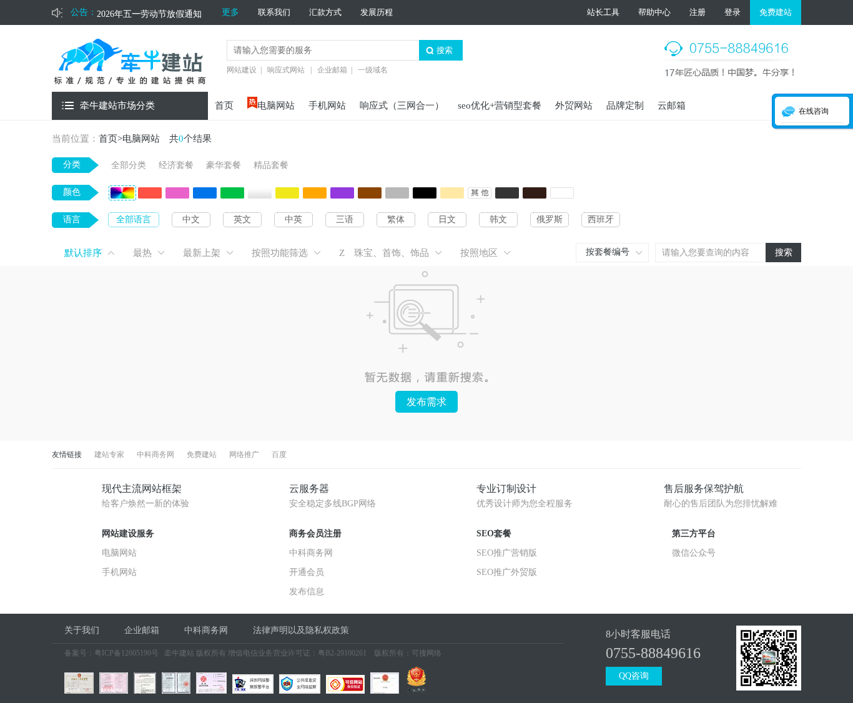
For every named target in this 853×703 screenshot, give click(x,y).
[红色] (150, 195)
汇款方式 (325, 12)
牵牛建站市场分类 (117, 106)
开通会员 (306, 572)
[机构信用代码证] (210, 690)
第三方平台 (694, 533)
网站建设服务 (128, 533)
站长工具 (603, 12)
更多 (230, 12)
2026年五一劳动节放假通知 (149, 12)
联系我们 (274, 12)
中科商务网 (155, 454)
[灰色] (397, 195)
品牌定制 (625, 106)
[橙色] (315, 195)
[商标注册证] (383, 690)
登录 (732, 12)
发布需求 (426, 401)
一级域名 (373, 70)
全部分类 (128, 165)
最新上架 (201, 253)
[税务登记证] (112, 690)
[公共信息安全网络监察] (298, 690)
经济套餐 (176, 165)
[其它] (479, 195)
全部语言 (133, 219)
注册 (697, 12)
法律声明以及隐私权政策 (301, 630)
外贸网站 (574, 106)
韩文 (498, 219)
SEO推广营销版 (506, 553)
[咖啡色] (370, 195)
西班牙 (601, 219)
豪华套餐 (223, 165)
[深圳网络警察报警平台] (251, 690)
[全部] (122, 195)
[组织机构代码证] (174, 690)
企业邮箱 (332, 70)
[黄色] (287, 195)
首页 (224, 106)
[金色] (452, 195)
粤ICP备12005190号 (126, 653)
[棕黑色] (534, 195)
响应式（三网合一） (402, 106)
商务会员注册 (315, 533)
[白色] (562, 195)
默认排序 (83, 253)
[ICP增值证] (143, 690)
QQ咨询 (634, 676)
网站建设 (242, 70)
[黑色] (424, 195)
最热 (142, 253)
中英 (293, 219)
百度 (279, 454)
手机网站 (327, 106)
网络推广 (244, 454)
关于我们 (81, 630)
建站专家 (109, 454)
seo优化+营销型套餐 (499, 106)
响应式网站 (286, 70)
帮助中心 (654, 12)
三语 (344, 219)
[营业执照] (77, 690)
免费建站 (775, 12)
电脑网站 (276, 106)
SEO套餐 (493, 533)
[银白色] (260, 195)
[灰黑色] (507, 195)
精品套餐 (271, 165)
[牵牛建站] (130, 88)
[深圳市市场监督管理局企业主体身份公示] (415, 690)
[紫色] (342, 195)
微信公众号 (694, 553)
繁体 (396, 219)
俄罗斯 (549, 219)
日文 (447, 219)
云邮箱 (672, 106)
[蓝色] (205, 195)
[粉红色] (177, 195)
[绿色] (232, 195)
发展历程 (376, 12)
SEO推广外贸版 (506, 572)
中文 (191, 219)
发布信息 (306, 591)
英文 (242, 219)
